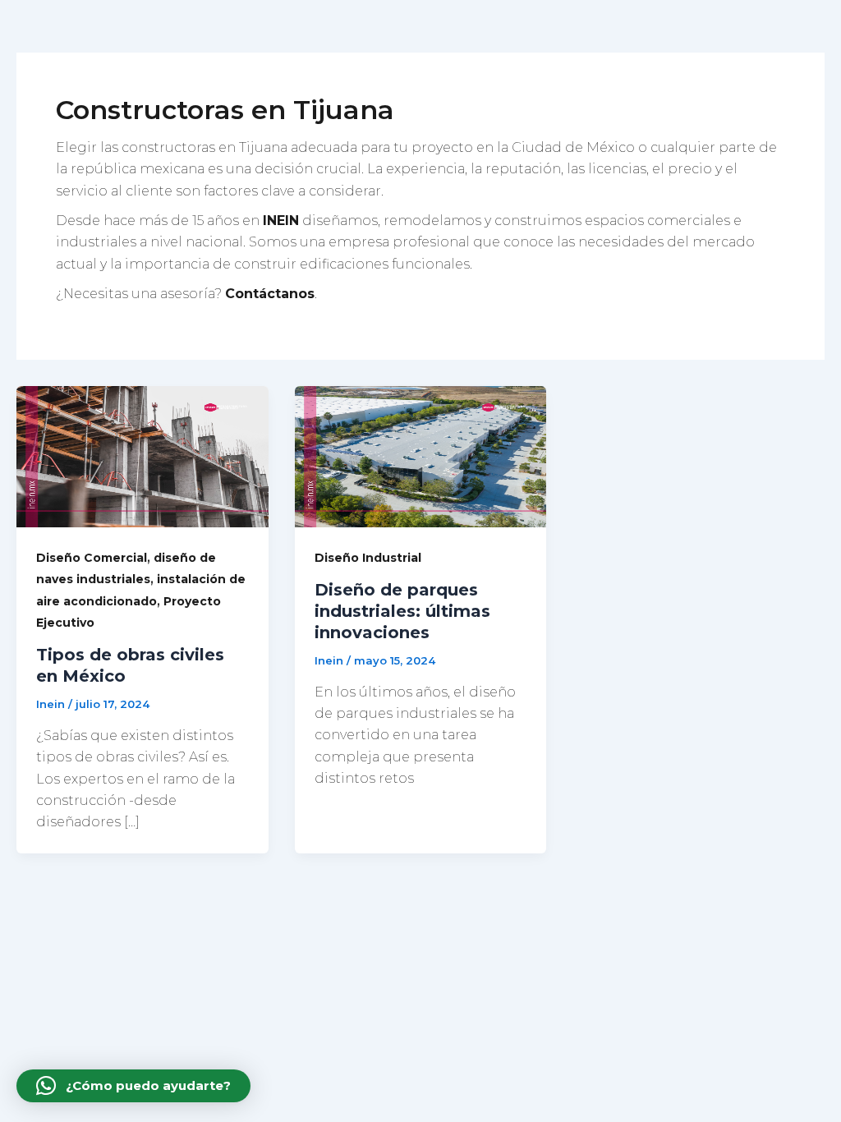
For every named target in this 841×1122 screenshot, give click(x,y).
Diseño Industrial (368, 557)
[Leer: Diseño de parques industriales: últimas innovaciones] (421, 455)
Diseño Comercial (91, 557)
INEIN (281, 220)
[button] (133, 1085)
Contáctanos (270, 293)
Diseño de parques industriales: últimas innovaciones (402, 611)
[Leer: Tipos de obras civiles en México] (142, 455)
